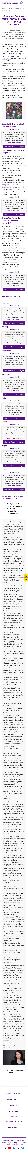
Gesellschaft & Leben (12, 1121)
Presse (15, 1142)
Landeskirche (13, 1127)
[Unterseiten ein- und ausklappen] (21, 1093)
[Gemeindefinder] (26, 579)
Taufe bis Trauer (12, 1099)
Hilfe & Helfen (13, 1111)
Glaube (12, 1105)
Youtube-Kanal (13, 226)
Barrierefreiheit (6, 1142)
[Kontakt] (26, 576)
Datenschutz (15, 1140)
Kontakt (22, 1140)
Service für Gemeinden (11, 1144)
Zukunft (14, 1117)
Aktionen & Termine (13, 1093)
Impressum (6, 1140)
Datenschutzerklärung (14, 143)
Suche (21, 1144)
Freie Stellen (22, 1142)
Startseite (5, 8)
